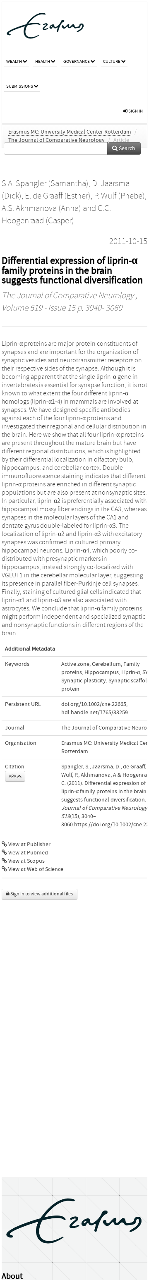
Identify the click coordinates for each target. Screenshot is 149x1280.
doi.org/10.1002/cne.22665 (93, 704)
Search (126, 148)
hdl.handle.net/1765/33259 (94, 712)
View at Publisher (28, 844)
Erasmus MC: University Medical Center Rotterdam (69, 132)
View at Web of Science (35, 869)
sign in (135, 111)
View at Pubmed (27, 852)
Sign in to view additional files (41, 894)
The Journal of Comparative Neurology (56, 140)
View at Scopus (26, 861)
